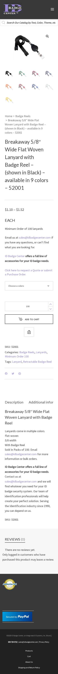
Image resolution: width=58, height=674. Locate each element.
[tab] (14, 402)
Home (8, 116)
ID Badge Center (15, 256)
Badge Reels (22, 116)
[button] (47, 36)
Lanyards (41, 352)
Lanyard (17, 361)
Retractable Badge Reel (37, 361)
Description (14, 402)
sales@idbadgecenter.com (35, 237)
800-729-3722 (12, 642)
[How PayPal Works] (17, 616)
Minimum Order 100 (17, 356)
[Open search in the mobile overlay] (29, 22)
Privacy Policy (44, 642)
